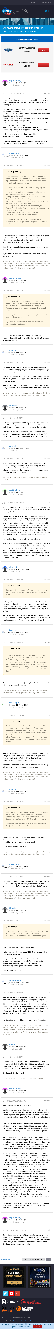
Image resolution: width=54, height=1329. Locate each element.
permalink (47, 93)
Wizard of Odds (19, 1321)
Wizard (12, 446)
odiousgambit (15, 980)
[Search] (26, 11)
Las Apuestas (43, 1321)
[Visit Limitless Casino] (14, 1277)
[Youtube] (11, 1293)
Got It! (37, 1326)
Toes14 (12, 1044)
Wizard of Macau (31, 1321)
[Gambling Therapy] (24, 1308)
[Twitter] (5, 1293)
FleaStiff (13, 567)
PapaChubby (15, 80)
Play (43, 50)
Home (6, 31)
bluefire (13, 405)
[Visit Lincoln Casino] (40, 1277)
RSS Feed (6, 1259)
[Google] (17, 1293)
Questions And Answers (28, 31)
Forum (13, 31)
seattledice (14, 490)
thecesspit (14, 153)
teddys (12, 350)
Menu (46, 11)
